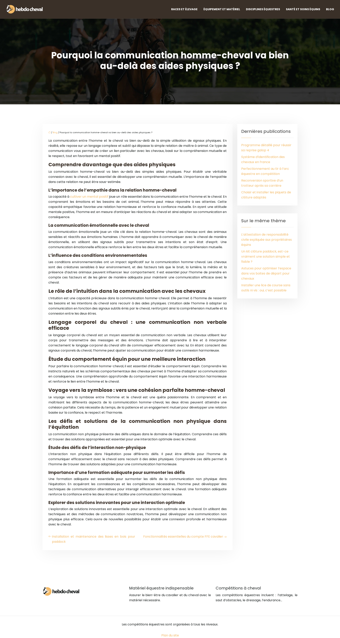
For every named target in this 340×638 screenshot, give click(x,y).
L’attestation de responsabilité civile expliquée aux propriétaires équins (266, 239)
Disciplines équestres (263, 9)
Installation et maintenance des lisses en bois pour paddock (93, 539)
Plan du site (170, 635)
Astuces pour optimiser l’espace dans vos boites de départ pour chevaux (266, 273)
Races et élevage (184, 9)
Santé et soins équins (303, 9)
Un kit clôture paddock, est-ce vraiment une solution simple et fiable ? (265, 256)
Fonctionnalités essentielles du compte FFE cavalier (183, 536)
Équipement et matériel (221, 9)
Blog (330, 9)
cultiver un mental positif (89, 196)
